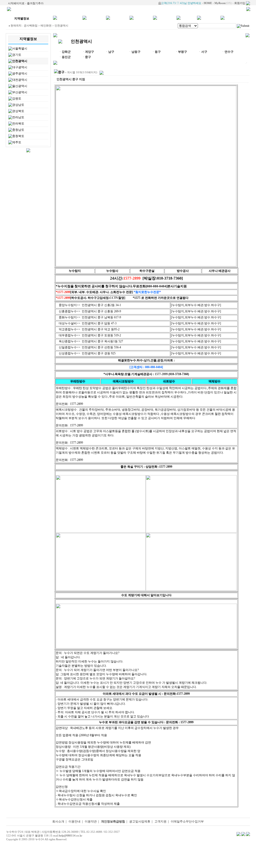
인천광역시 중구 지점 (70, 79)
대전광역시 (19, 80)
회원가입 (239, 3)
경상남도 (18, 105)
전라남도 (18, 117)
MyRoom (223, 3)
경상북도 (18, 111)
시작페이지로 (16, 3)
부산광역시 (19, 92)
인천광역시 (19, 61)
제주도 (16, 142)
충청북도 (18, 136)
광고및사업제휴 (139, 821)
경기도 (16, 55)
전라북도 (18, 123)
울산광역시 (19, 86)
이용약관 (91, 821)
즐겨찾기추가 (35, 3)
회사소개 (58, 821)
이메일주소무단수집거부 (187, 821)
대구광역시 (19, 67)
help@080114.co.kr (70, 835)
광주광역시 (19, 73)
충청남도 (18, 130)
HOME (208, 3)
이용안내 (74, 821)
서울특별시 (19, 48)
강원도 (16, 98)
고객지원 (160, 821)
